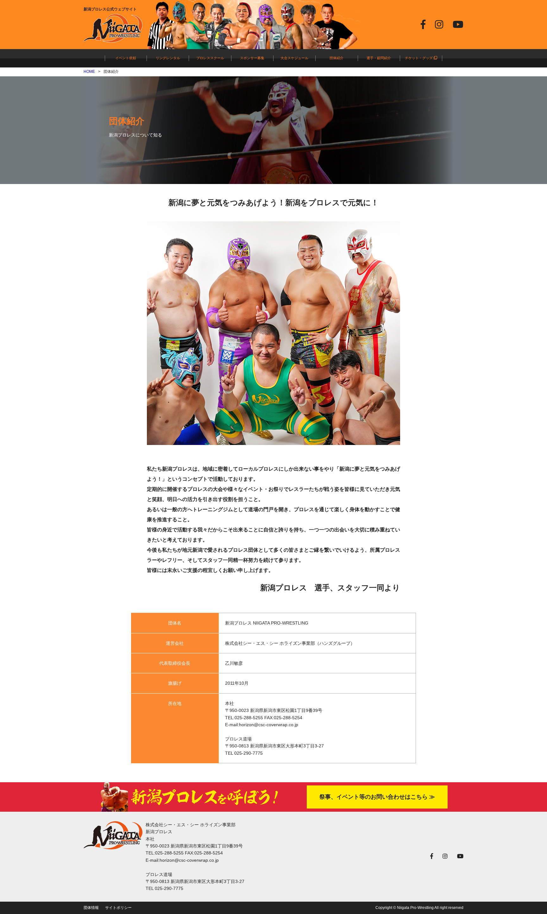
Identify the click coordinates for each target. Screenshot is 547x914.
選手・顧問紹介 (379, 58)
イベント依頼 (125, 58)
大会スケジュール (294, 58)
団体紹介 (336, 58)
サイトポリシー (118, 907)
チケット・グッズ (419, 58)
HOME (89, 71)
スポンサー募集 (252, 58)
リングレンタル (168, 58)
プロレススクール (210, 58)
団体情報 (91, 907)
